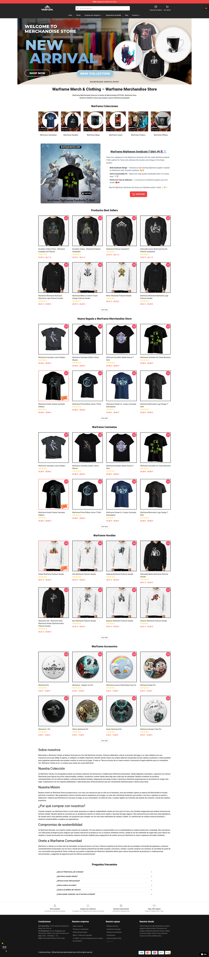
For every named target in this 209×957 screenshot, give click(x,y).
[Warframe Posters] (138, 121)
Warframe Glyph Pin (148, 685)
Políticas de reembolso (114, 932)
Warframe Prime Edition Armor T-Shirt (86, 404)
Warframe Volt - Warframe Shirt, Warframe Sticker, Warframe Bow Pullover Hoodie (51, 623)
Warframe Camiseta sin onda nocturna (155, 357)
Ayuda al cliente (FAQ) (113, 938)
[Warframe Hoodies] (71, 121)
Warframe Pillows (161, 135)
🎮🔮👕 (138, 151)
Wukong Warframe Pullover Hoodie (119, 574)
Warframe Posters (138, 135)
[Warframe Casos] (116, 121)
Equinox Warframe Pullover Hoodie (119, 621)
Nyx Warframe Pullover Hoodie (84, 621)
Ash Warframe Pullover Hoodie (84, 574)
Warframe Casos (115, 135)
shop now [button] (140, 194)
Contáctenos (110, 935)
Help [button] (205, 954)
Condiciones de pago (113, 929)
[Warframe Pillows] (161, 121)
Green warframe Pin (114, 729)
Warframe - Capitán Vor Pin (82, 685)
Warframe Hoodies (70, 135)
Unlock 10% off (4, 947)
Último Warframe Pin (80, 729)
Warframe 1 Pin (44, 729)
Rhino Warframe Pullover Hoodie (118, 296)
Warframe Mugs (93, 135)
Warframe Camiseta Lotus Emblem (51, 357)
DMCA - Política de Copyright (82, 935)
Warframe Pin (43, 685)
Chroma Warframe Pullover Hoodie (153, 621)
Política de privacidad (80, 932)
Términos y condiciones (80, 929)
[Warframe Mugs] (93, 121)
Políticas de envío (112, 926)
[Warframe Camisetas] (48, 121)
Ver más (104, 310)
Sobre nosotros (78, 926)
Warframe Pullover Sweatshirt (117, 249)
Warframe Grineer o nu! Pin (150, 729)
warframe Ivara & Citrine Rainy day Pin (121, 685)
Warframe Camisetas (48, 135)
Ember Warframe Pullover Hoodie (51, 574)
